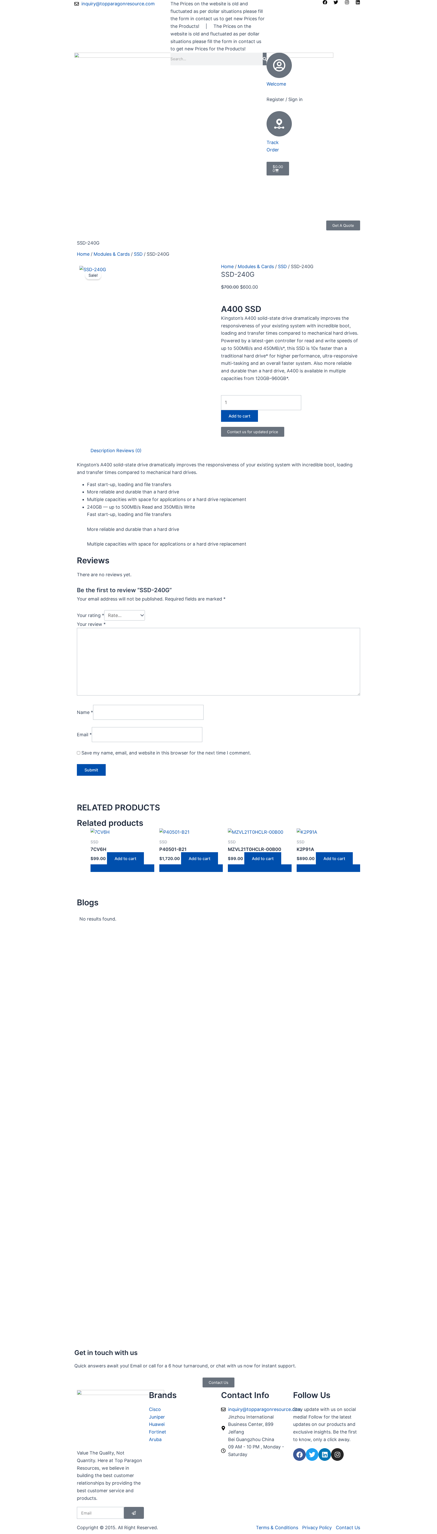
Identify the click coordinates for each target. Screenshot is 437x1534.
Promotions (116, 224)
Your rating (90, 615)
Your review (91, 624)
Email (84, 734)
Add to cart (239, 416)
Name (85, 712)
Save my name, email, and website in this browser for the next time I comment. (166, 752)
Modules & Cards (112, 254)
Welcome (276, 84)
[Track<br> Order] (279, 123)
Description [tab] (103, 450)
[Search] (265, 59)
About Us (143, 224)
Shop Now (88, 224)
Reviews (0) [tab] (129, 450)
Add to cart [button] (125, 858)
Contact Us (133, 231)
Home (83, 254)
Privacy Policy (187, 224)
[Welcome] (279, 65)
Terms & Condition (97, 231)
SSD (138, 254)
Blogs (162, 224)
